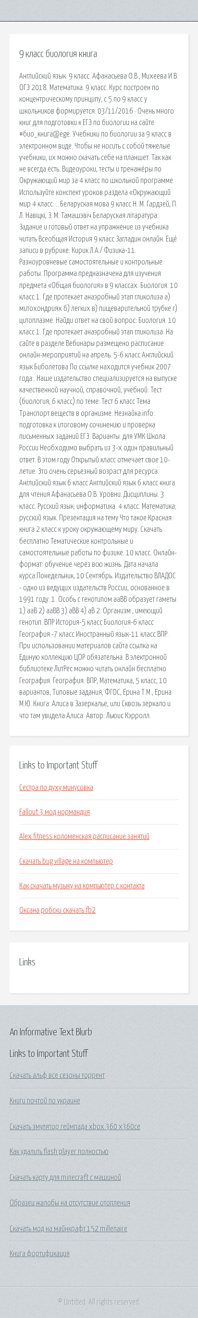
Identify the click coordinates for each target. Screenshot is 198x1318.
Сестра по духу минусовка (56, 787)
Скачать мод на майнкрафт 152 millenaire (68, 1229)
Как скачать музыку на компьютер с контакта (82, 886)
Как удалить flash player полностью (59, 1152)
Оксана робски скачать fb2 (57, 910)
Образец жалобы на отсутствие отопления (70, 1203)
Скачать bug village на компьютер (66, 861)
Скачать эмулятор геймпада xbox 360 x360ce (75, 1127)
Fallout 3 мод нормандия (54, 812)
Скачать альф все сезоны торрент (57, 1075)
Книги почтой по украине (45, 1101)
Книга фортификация (40, 1254)
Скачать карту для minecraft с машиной (65, 1177)
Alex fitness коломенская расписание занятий (84, 836)
